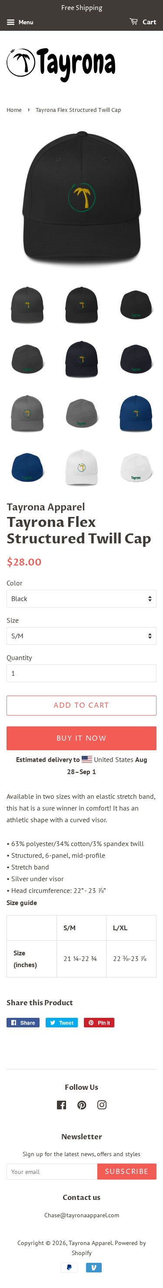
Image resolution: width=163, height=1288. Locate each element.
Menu (25, 22)
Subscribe (127, 1172)
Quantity (19, 657)
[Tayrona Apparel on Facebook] (62, 1107)
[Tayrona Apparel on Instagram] (101, 1107)
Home (14, 110)
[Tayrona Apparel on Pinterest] (81, 1107)
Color (14, 583)
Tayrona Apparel (90, 1243)
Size (13, 620)
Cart (148, 22)
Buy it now (82, 738)
